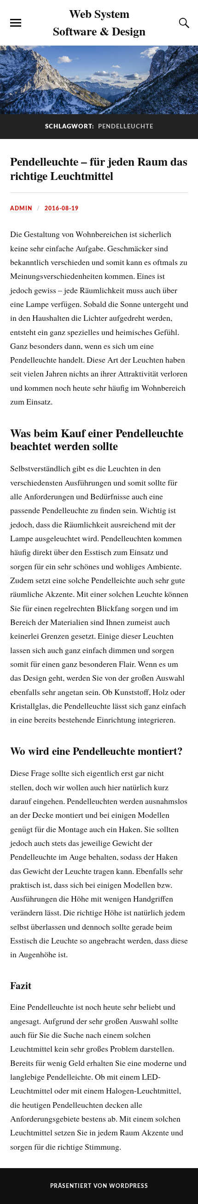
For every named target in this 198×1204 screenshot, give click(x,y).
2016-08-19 (62, 208)
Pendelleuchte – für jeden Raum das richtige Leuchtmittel (98, 168)
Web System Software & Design (99, 22)
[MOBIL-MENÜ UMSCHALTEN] (15, 23)
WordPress (128, 1186)
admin (21, 208)
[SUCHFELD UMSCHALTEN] (182, 23)
